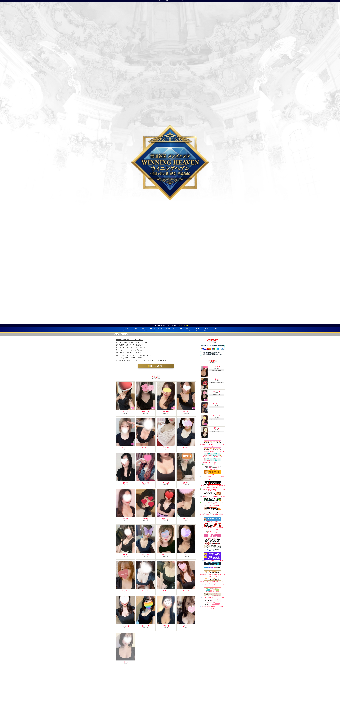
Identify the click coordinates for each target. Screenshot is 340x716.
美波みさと (125, 590)
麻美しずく (186, 411)
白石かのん (165, 697)
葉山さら (125, 411)
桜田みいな (165, 626)
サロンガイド (212, 479)
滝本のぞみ (165, 411)
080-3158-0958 (184, 325)
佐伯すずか (145, 447)
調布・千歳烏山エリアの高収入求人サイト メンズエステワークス (212, 582)
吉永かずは (125, 626)
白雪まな (125, 662)
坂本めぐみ (145, 626)
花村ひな (186, 590)
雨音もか (166, 590)
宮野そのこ (186, 483)
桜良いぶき (145, 411)
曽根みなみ (165, 519)
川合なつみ (145, 590)
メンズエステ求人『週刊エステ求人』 (212, 591)
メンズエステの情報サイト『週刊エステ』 (212, 469)
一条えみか (145, 697)
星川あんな (165, 483)
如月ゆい (186, 626)
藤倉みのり (186, 519)
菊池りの (166, 447)
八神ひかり (216, 366)
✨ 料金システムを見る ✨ (155, 366)
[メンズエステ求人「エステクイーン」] (212, 594)
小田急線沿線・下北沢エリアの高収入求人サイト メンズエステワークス (212, 575)
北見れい (125, 554)
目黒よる (186, 697)
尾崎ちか (146, 662)
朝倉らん (125, 697)
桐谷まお (146, 519)
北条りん (125, 483)
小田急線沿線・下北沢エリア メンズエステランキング (212, 445)
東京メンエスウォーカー (212, 521)
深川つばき (145, 554)
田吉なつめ (186, 662)
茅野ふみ (186, 554)
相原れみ (186, 447)
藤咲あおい (165, 554)
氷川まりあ (145, 483)
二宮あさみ (165, 662)
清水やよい (125, 447)
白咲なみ (125, 519)
